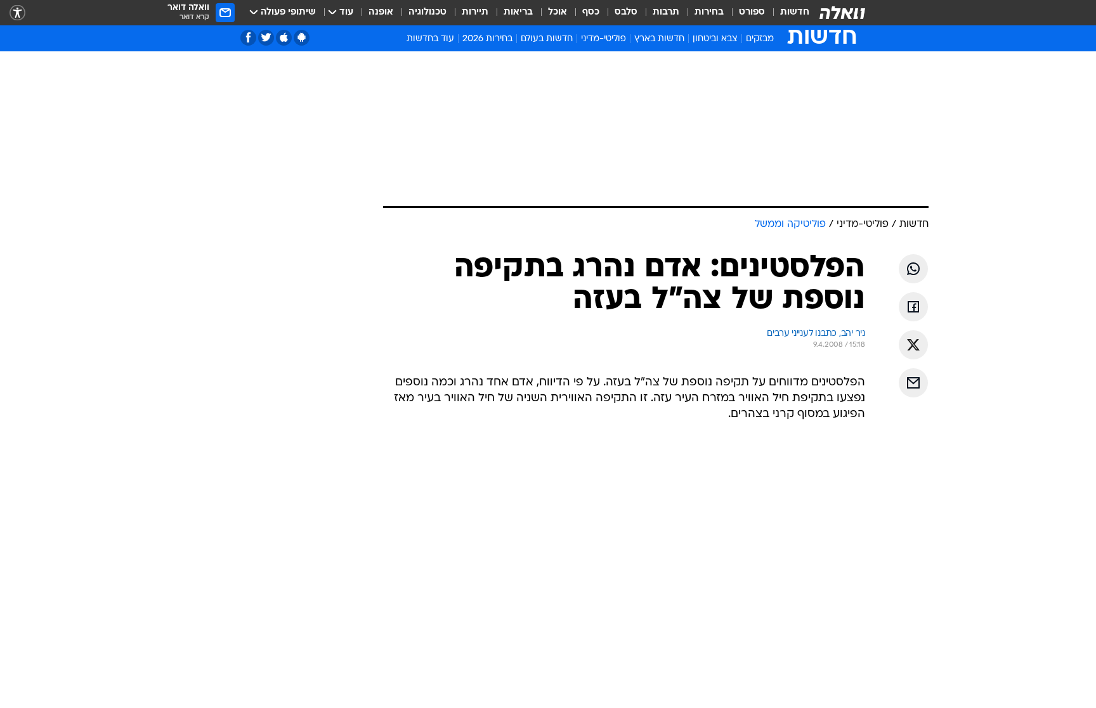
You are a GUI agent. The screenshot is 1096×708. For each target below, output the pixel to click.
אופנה (381, 12)
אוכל (557, 12)
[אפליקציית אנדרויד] (302, 38)
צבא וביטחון (715, 39)
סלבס (626, 12)
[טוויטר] (266, 38)
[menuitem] (787, 13)
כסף (590, 12)
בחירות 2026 (487, 39)
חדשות (794, 12)
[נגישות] (17, 13)
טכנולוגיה (427, 12)
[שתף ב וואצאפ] (913, 268)
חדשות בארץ (659, 39)
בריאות (518, 12)
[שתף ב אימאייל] (913, 382)
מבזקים (760, 39)
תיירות (475, 12)
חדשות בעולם (547, 39)
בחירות (709, 12)
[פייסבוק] (248, 38)
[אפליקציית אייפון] (284, 38)
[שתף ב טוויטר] (913, 344)
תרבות (666, 12)
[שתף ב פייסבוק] (913, 306)
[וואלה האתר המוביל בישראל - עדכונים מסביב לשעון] (842, 12)
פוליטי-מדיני (603, 39)
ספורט (752, 12)
